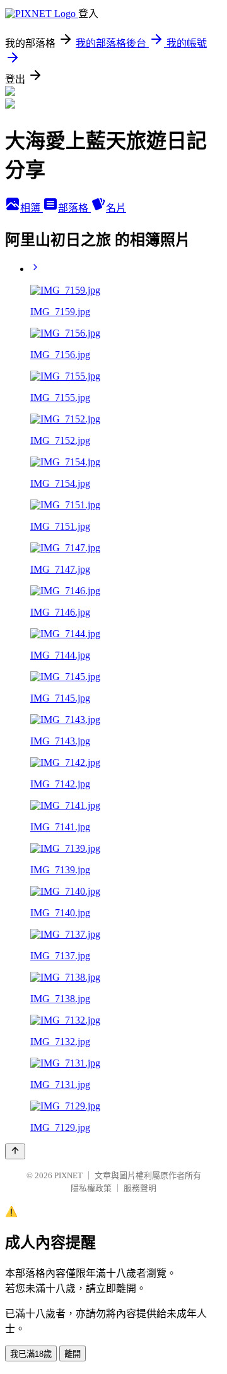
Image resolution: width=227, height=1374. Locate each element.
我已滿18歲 (31, 1354)
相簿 (31, 208)
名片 (116, 208)
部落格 (74, 208)
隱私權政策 (91, 1188)
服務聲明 (140, 1188)
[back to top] (15, 1151)
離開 (72, 1354)
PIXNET (68, 1175)
